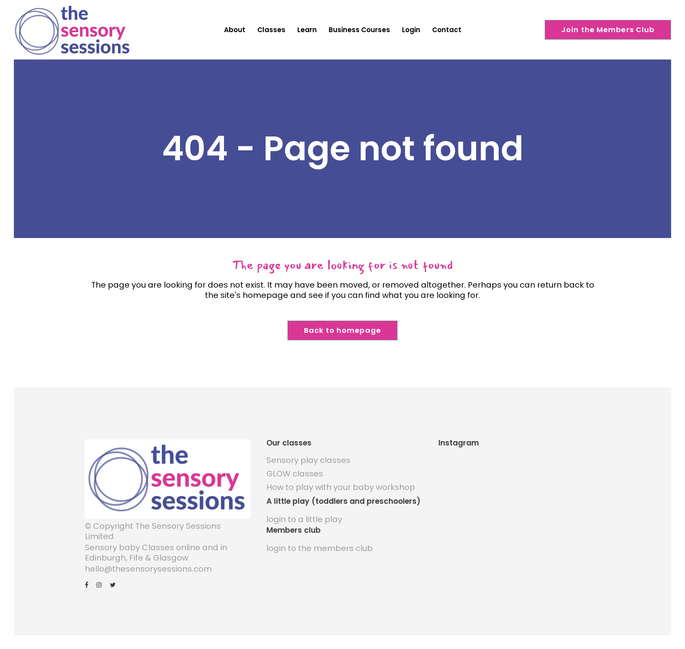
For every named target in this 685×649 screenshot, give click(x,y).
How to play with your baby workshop (340, 487)
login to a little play (304, 519)
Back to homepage (342, 330)
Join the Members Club (608, 30)
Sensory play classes (308, 460)
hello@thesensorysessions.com (148, 568)
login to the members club (319, 548)
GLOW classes (294, 473)
